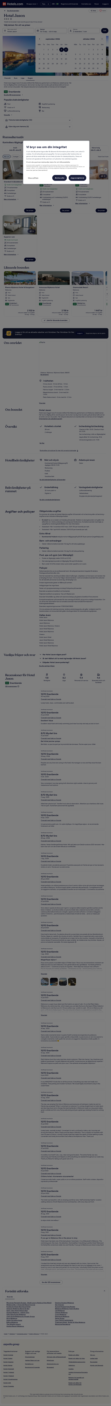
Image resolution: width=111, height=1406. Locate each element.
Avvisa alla (59, 178)
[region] (56, 162)
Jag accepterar (77, 178)
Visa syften (33, 178)
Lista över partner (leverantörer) (36, 170)
